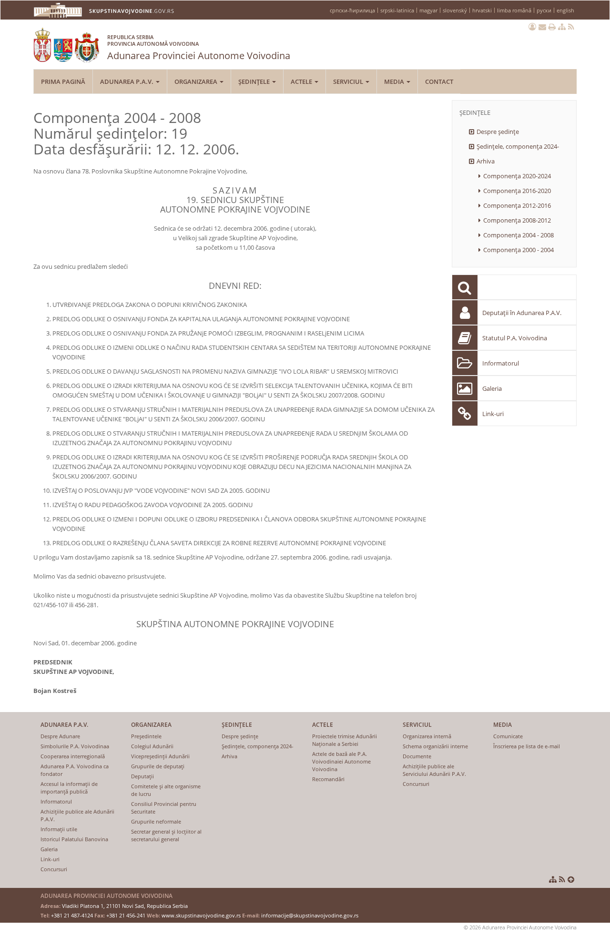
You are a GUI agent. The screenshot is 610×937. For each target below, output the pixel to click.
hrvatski (482, 10)
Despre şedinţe (498, 131)
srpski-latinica (397, 10)
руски (544, 10)
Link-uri (493, 413)
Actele (302, 81)
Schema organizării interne (435, 746)
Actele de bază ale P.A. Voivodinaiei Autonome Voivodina (341, 761)
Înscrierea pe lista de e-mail (526, 746)
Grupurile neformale (156, 821)
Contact (439, 81)
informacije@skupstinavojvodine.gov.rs (309, 915)
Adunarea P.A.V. (127, 81)
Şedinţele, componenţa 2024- (518, 146)
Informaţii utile (59, 829)
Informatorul (500, 363)
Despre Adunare (60, 736)
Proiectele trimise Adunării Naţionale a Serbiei (344, 740)
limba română (514, 10)
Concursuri (54, 869)
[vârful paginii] (571, 879)
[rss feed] (571, 27)
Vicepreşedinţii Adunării (160, 756)
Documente (417, 756)
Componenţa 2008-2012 (517, 220)
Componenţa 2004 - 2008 (518, 235)
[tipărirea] (552, 27)
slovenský (455, 10)
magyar (428, 10)
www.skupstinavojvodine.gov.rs (201, 915)
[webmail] (542, 27)
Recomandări (328, 779)
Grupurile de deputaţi (157, 766)
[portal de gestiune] (532, 27)
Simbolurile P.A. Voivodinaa (75, 746)
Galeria (492, 388)
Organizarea (196, 81)
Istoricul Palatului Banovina (74, 839)
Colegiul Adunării (152, 746)
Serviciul (349, 81)
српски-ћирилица (352, 10)
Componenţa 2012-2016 (517, 205)
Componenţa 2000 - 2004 (518, 249)
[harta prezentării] (562, 27)
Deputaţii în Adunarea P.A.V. (521, 312)
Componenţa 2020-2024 (517, 176)
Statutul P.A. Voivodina (514, 338)
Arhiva (486, 161)
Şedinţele (254, 81)
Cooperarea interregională (73, 756)
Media (395, 81)
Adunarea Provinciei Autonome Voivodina (198, 47)
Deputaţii (142, 776)
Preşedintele (146, 736)
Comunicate (508, 736)
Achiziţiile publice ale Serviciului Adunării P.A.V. (434, 770)
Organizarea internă (427, 736)
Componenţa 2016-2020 (517, 190)
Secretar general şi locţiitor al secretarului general (166, 835)
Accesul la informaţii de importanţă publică (69, 787)
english (565, 10)
